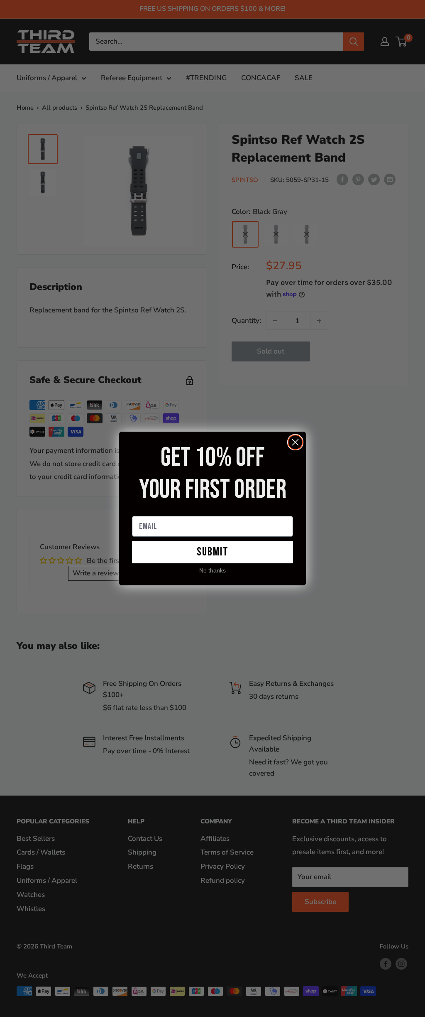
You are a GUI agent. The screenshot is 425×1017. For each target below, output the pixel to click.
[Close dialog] (295, 442)
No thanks (212, 570)
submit (213, 552)
